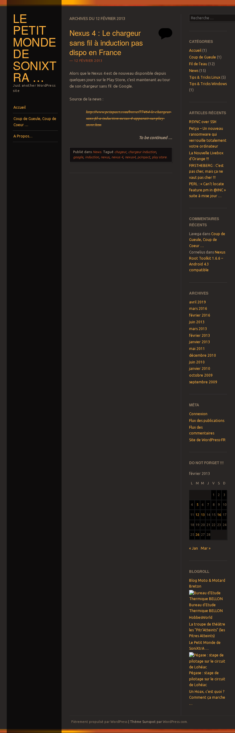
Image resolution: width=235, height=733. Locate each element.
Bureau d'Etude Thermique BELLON (206, 608)
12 (197, 515)
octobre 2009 (201, 375)
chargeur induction (142, 152)
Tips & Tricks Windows (208, 84)
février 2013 (199, 335)
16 (219, 515)
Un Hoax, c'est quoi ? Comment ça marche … (207, 697)
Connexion (198, 414)
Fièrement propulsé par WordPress (99, 722)
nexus (105, 157)
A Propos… (22, 136)
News (97, 152)
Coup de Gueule (202, 57)
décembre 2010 (202, 355)
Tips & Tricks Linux (204, 77)
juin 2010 (197, 362)
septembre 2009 (203, 382)
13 (203, 515)
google (78, 157)
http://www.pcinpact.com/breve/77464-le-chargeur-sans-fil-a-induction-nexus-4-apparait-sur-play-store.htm (128, 118)
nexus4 (130, 157)
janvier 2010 (199, 368)
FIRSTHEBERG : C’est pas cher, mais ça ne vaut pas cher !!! (206, 171)
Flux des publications (206, 421)
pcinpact (143, 157)
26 (197, 534)
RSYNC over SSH (202, 122)
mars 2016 (198, 308)
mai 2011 (197, 349)
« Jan (193, 548)
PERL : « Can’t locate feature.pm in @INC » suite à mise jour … (207, 190)
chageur (120, 152)
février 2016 (199, 315)
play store (159, 157)
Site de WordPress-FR (207, 440)
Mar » (206, 548)
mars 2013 (198, 329)
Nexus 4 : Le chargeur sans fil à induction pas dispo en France (106, 42)
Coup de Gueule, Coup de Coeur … (34, 122)
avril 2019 (197, 302)
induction (92, 157)
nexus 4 (117, 157)
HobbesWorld (200, 617)
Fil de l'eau (198, 64)
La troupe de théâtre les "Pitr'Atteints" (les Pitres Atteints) (207, 630)
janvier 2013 (199, 342)
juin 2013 (197, 322)
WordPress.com (175, 722)
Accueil (19, 107)
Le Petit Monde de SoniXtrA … (35, 47)
